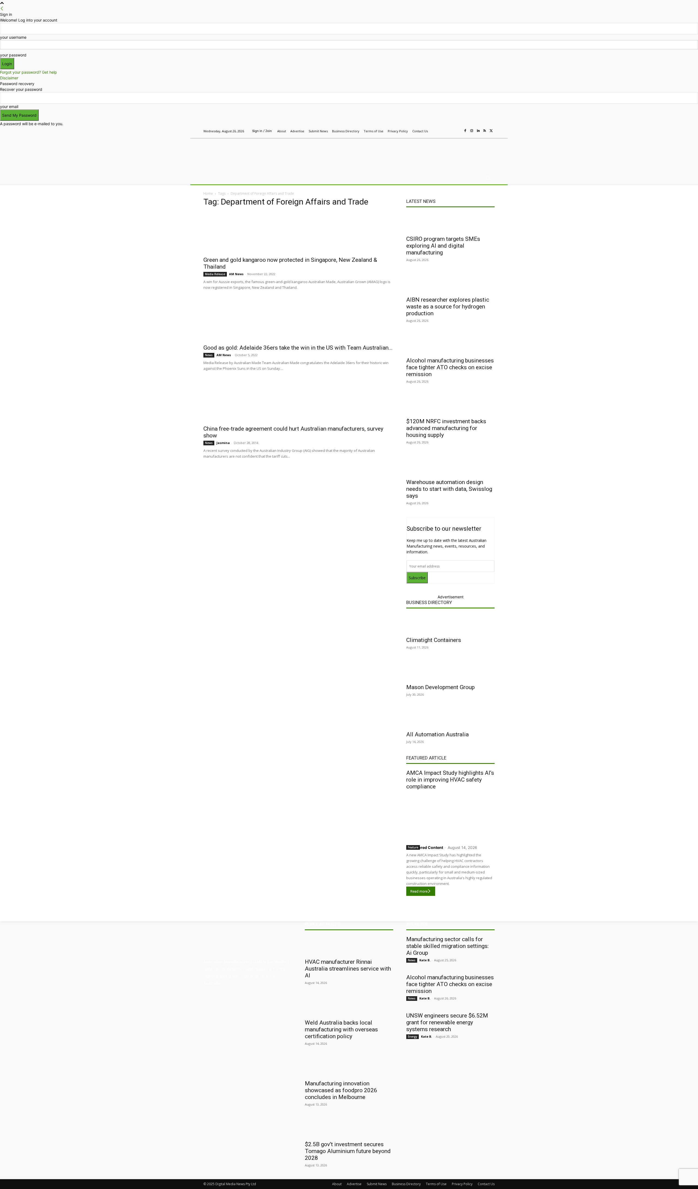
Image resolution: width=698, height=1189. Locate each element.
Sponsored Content (424, 847)
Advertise (354, 1184)
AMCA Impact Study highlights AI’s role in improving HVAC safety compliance (450, 780)
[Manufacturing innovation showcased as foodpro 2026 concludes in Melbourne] (349, 1067)
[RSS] (485, 131)
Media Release (215, 274)
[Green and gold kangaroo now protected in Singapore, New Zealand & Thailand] (298, 232)
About (337, 1184)
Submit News (377, 1184)
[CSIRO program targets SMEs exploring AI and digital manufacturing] (450, 222)
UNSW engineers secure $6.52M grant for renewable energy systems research (447, 1022)
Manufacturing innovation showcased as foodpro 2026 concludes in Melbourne (341, 1090)
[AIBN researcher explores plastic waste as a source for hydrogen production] (450, 283)
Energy (412, 1036)
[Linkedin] (478, 131)
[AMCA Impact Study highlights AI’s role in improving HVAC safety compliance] (450, 816)
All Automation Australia (437, 734)
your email (9, 106)
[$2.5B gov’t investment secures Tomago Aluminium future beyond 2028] (349, 1127)
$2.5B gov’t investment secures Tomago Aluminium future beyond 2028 (348, 1151)
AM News (236, 274)
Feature (413, 847)
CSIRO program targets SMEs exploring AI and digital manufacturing (443, 246)
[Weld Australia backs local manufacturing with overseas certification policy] (349, 1006)
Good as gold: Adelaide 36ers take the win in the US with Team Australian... (298, 347)
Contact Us (486, 1184)
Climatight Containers (433, 640)
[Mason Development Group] (450, 670)
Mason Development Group (440, 687)
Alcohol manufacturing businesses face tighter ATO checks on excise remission (450, 367)
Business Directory (429, 602)
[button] (488, 178)
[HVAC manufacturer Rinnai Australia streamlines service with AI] (349, 945)
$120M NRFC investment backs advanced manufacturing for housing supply (446, 428)
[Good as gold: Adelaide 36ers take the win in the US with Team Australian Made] (298, 320)
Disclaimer (9, 78)
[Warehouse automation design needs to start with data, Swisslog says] (450, 465)
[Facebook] (465, 131)
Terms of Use (436, 1184)
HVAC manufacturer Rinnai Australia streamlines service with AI (348, 969)
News (209, 355)
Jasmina (223, 443)
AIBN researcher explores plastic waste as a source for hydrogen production (447, 306)
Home (208, 193)
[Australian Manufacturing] (242, 153)
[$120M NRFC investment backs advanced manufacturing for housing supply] (450, 405)
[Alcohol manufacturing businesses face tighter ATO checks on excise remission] (450, 344)
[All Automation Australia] (450, 718)
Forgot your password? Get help (28, 72)
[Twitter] (491, 131)
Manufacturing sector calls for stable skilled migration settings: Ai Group (447, 946)
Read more (419, 891)
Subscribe (417, 577)
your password (13, 55)
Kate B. (424, 960)
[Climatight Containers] (450, 623)
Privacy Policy (462, 1184)
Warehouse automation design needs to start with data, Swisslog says (449, 489)
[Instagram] (471, 131)
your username (13, 37)
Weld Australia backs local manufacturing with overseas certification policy (341, 1029)
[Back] (2, 8)
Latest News (420, 201)
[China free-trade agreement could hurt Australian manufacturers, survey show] (298, 401)
